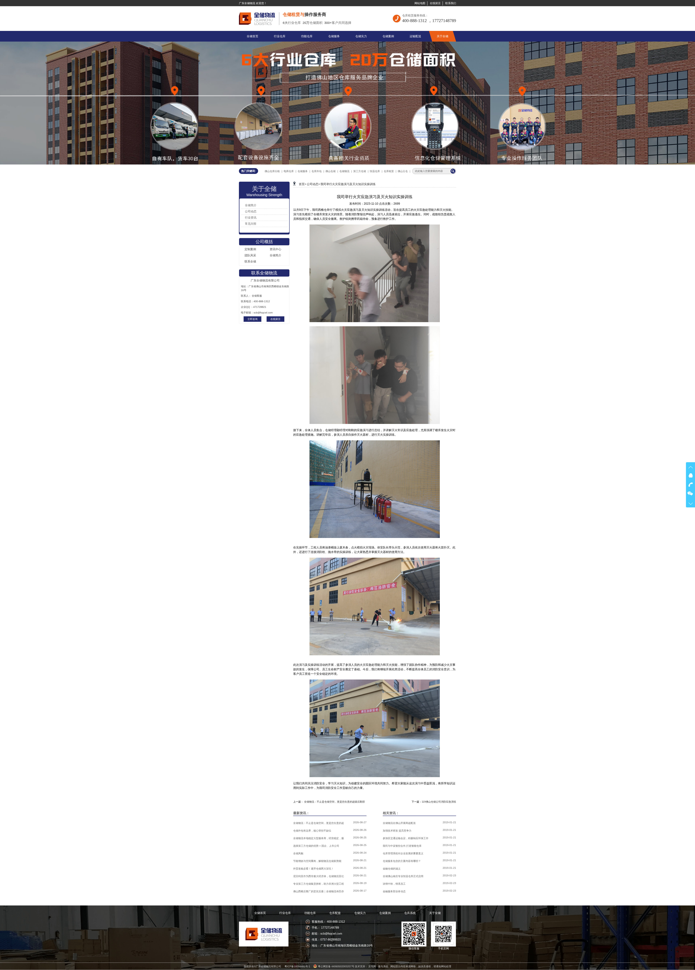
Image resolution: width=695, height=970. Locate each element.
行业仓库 (285, 913)
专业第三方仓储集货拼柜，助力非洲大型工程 (318, 883)
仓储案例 (385, 913)
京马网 (372, 966)
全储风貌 (298, 853)
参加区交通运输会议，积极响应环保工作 (405, 838)
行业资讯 (250, 217)
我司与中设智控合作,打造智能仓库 (402, 845)
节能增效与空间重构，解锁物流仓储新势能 (317, 861)
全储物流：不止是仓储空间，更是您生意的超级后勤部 (334, 801)
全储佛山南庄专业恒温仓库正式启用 (403, 876)
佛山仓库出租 (272, 171)
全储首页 (260, 913)
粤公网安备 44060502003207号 (336, 966)
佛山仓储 (330, 171)
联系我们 (450, 3)
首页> (302, 184)
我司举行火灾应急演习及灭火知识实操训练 (348, 184)
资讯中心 (275, 249)
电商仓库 (289, 171)
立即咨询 (252, 319)
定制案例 (250, 249)
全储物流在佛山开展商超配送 (399, 823)
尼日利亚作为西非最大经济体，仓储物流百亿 (318, 876)
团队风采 (250, 255)
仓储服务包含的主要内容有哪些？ (402, 861)
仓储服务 (303, 171)
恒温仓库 (375, 171)
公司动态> (313, 184)
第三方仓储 (359, 171)
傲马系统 (383, 966)
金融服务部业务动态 (394, 891)
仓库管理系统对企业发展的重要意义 (403, 853)
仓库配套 (335, 913)
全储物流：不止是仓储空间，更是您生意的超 (318, 823)
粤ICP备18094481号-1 (297, 966)
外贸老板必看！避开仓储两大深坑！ (313, 868)
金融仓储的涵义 (392, 868)
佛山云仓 (403, 171)
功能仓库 (310, 913)
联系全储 (250, 261)
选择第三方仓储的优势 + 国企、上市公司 (316, 845)
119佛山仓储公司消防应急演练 (439, 801)
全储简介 (250, 205)
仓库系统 (410, 913)
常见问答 (250, 223)
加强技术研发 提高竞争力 (397, 830)
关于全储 (435, 913)
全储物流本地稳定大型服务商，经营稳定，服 (318, 838)
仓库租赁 (389, 171)
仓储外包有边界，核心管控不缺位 (312, 830)
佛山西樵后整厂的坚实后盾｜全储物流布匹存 (318, 891)
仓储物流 (344, 171)
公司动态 (250, 211)
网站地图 (419, 3)
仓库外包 (316, 171)
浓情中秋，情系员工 (394, 883)
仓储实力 (360, 913)
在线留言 (435, 3)
